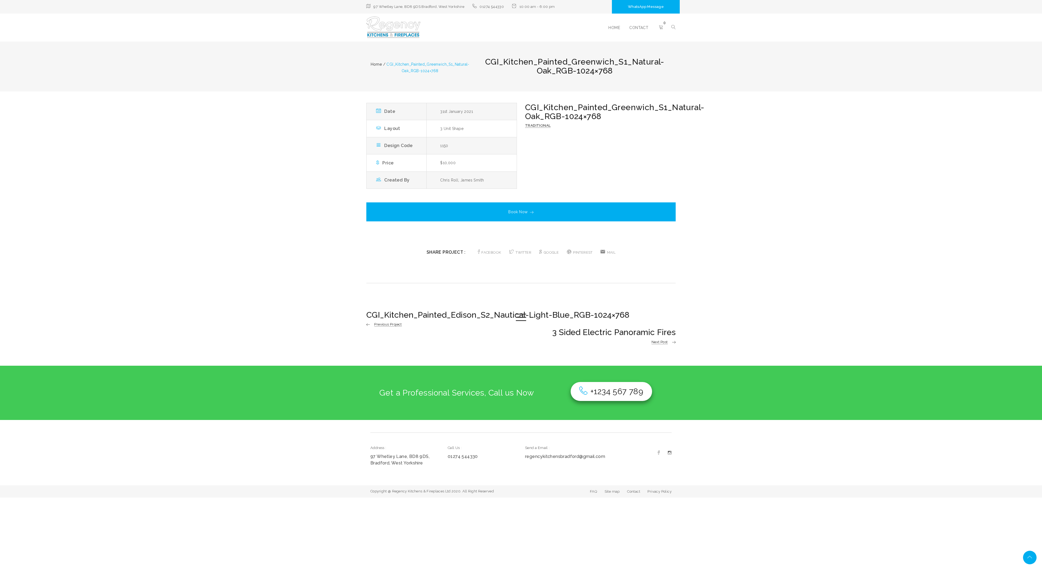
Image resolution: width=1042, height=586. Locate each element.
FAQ (593, 491)
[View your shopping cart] (661, 28)
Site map (612, 491)
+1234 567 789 (616, 391)
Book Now (518, 212)
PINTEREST (583, 252)
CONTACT (638, 28)
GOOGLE (551, 252)
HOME (614, 28)
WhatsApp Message (646, 7)
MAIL (611, 252)
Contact (633, 491)
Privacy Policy (659, 491)
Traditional (538, 125)
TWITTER (523, 252)
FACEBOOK (491, 252)
